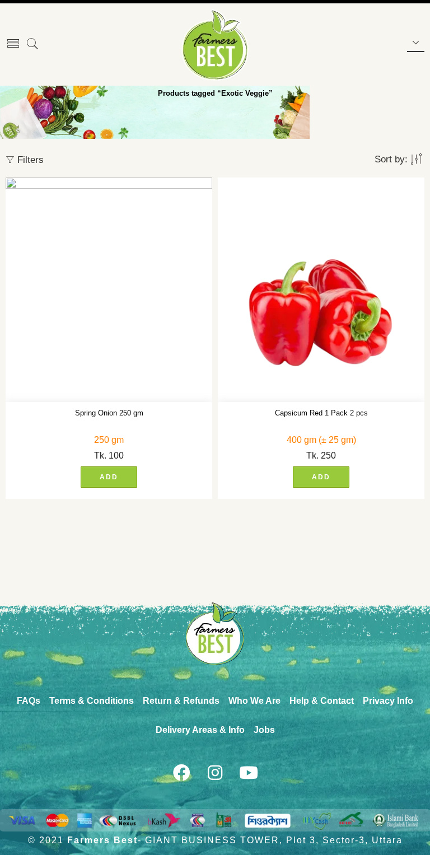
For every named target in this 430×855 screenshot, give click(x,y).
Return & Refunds (181, 701)
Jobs (264, 730)
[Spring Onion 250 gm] (109, 290)
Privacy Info (388, 701)
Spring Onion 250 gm (109, 413)
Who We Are (254, 701)
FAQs (28, 701)
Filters (29, 160)
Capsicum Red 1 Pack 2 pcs (321, 413)
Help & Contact (321, 701)
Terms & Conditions (91, 701)
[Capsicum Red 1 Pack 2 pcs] (321, 290)
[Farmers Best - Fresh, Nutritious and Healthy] (215, 45)
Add (109, 477)
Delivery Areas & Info (200, 730)
